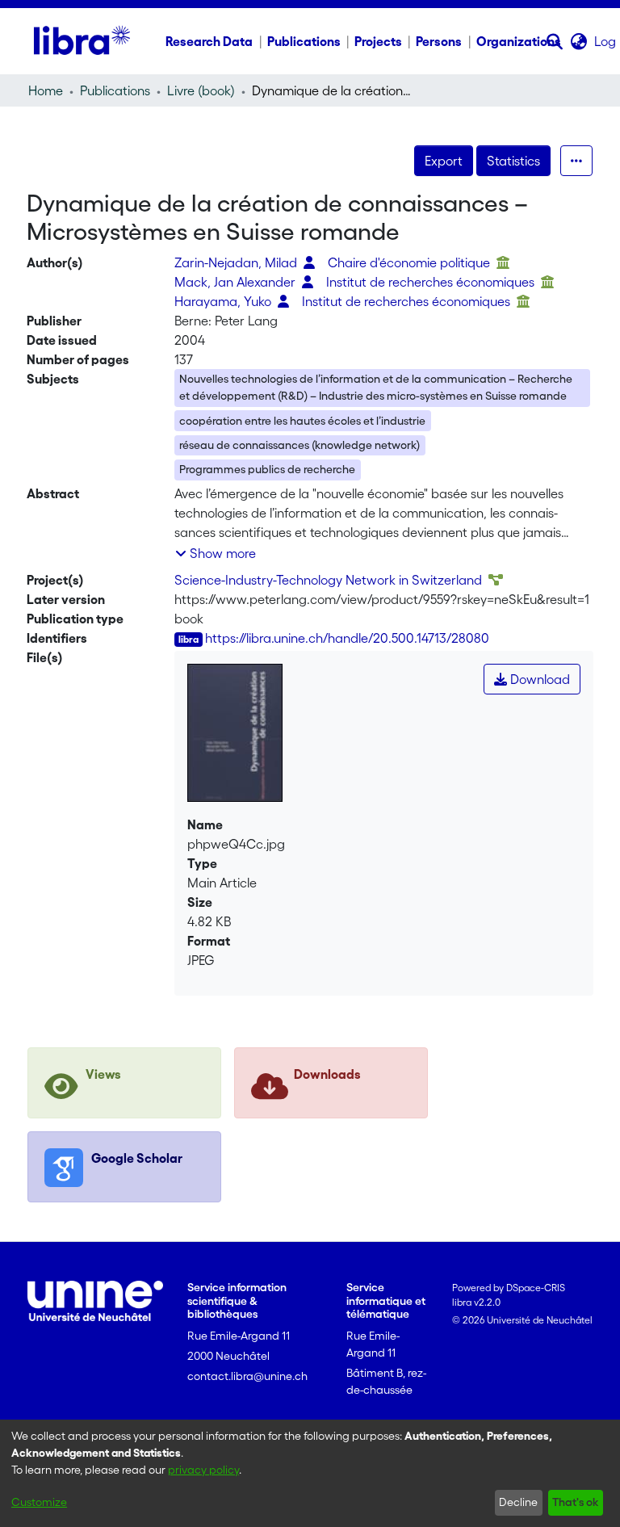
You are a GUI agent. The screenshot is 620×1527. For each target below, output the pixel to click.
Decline (518, 1502)
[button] (555, 41)
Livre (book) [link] (201, 90)
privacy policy (203, 1469)
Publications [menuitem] (304, 41)
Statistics (513, 160)
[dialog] (310, 1473)
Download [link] (538, 679)
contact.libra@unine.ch (247, 1376)
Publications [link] (115, 90)
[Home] (81, 41)
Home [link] (45, 90)
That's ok (575, 1502)
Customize (39, 1502)
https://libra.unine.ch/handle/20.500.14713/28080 (347, 638)
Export (444, 160)
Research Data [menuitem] (209, 41)
